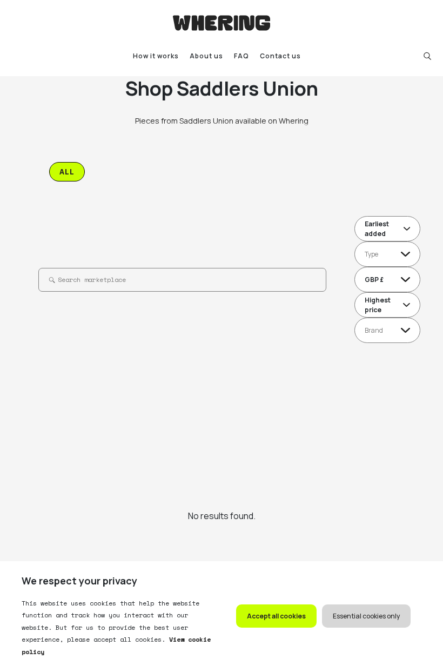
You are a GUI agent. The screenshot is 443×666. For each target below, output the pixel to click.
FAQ (241, 55)
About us (206, 55)
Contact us (280, 55)
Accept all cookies (276, 616)
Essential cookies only (366, 616)
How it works (156, 55)
